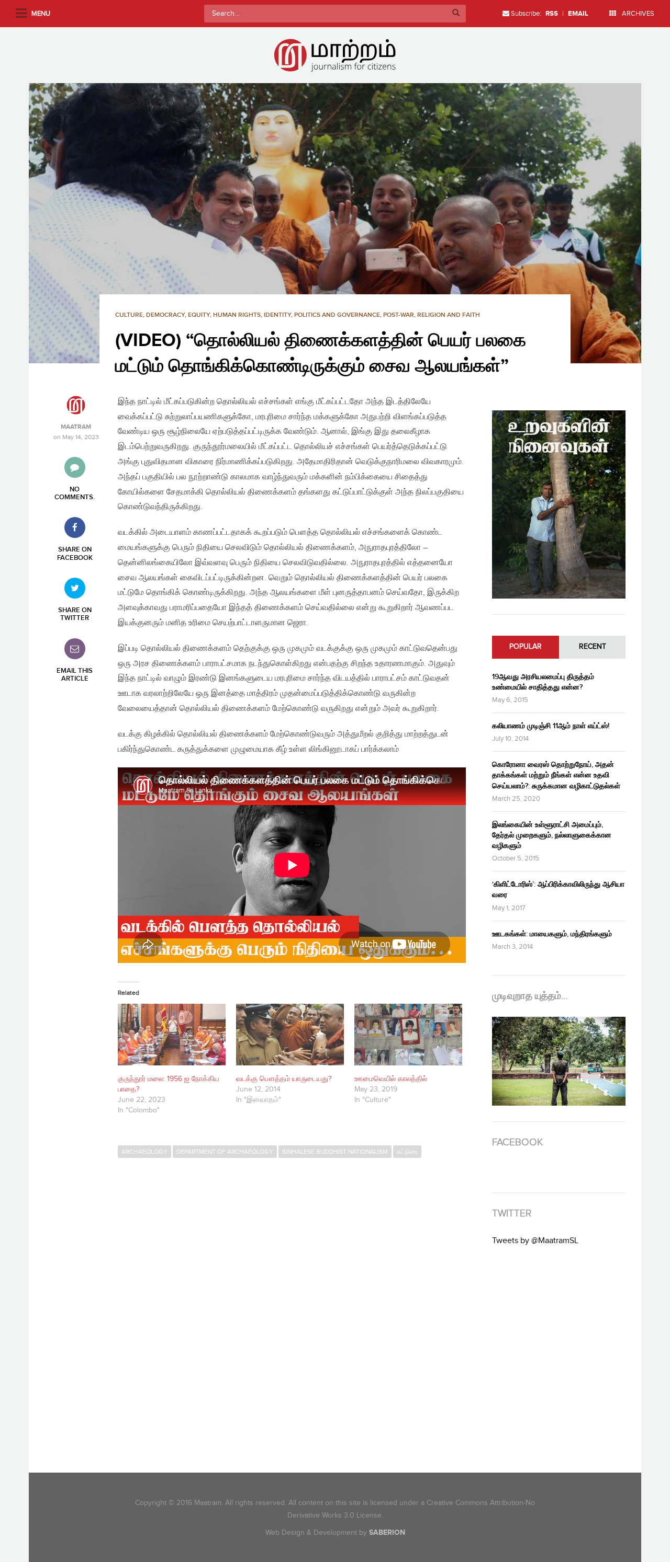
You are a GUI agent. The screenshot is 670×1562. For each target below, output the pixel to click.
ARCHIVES (637, 13)
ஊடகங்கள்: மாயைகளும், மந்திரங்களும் (552, 933)
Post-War (398, 315)
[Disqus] (297, 1306)
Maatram (76, 427)
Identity (277, 315)
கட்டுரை (407, 1151)
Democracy (165, 315)
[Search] (456, 13)
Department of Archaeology (224, 1151)
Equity (199, 315)
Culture (129, 315)
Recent (592, 646)
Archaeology (144, 1151)
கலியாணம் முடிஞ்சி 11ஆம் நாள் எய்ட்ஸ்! (550, 725)
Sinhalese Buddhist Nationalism (335, 1151)
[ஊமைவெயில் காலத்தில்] (408, 1034)
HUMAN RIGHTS (237, 315)
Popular (525, 646)
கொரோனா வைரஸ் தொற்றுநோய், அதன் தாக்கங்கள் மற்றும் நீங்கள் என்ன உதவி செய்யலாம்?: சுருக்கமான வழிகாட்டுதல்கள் (556, 775)
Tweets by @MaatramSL (535, 1241)
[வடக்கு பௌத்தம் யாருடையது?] (290, 1034)
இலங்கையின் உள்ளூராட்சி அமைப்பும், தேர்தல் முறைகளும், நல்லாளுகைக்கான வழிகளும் (551, 835)
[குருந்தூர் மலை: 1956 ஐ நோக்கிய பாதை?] (172, 1034)
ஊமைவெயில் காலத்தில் (390, 1079)
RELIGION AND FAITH (448, 315)
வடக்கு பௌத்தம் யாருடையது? (283, 1079)
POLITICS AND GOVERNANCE (337, 315)
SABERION (387, 1532)
